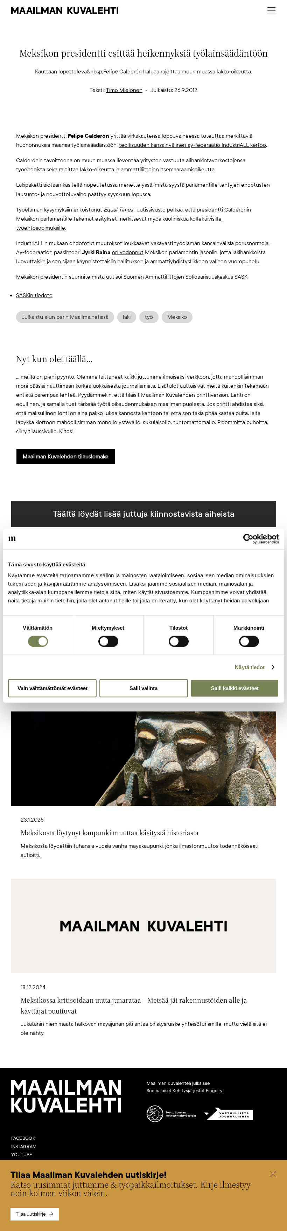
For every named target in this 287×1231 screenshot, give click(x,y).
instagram (24, 1147)
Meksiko (177, 317)
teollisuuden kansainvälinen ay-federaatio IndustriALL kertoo (192, 145)
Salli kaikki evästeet (235, 688)
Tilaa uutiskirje (31, 1214)
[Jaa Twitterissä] (110, 120)
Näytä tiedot (250, 667)
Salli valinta (144, 688)
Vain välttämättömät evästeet (53, 688)
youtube (22, 1155)
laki (127, 317)
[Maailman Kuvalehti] (66, 1111)
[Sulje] (273, 1175)
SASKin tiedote (34, 295)
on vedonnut (128, 252)
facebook (23, 1138)
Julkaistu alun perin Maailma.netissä (65, 317)
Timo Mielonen (124, 90)
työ (149, 317)
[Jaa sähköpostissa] (177, 120)
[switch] (108, 641)
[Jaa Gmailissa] (132, 120)
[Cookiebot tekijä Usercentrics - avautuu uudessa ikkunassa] (248, 539)
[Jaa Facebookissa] (154, 120)
